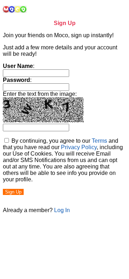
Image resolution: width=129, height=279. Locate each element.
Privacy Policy (79, 147)
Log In (62, 210)
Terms (99, 141)
